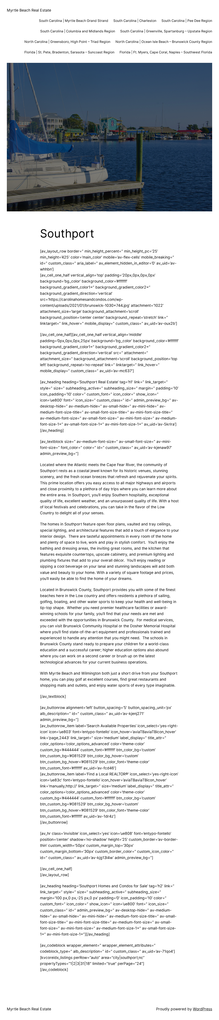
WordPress (202, 1009)
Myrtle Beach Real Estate (29, 10)
